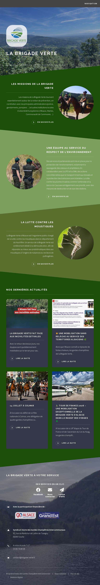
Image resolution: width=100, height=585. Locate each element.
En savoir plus (45, 122)
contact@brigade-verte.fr (24, 557)
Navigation (91, 4)
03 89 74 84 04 (19, 548)
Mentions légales (16, 577)
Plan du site (75, 573)
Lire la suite (23, 358)
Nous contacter (60, 573)
